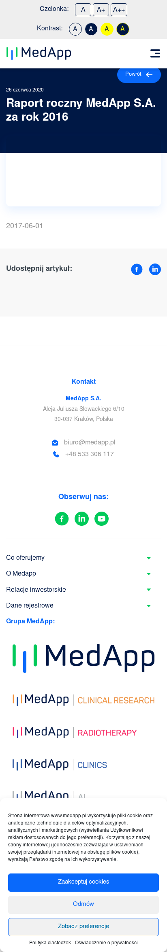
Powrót (133, 74)
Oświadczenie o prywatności (106, 943)
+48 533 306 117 (89, 454)
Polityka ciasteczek (50, 943)
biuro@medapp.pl (90, 443)
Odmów (83, 904)
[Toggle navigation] (155, 53)
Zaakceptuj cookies (83, 882)
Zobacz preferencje (83, 927)
